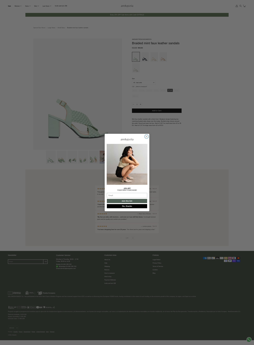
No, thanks (127, 206)
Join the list (127, 201)
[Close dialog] (147, 137)
